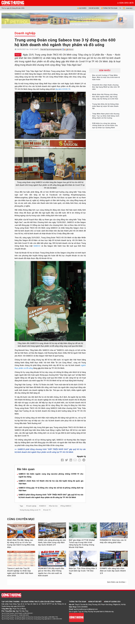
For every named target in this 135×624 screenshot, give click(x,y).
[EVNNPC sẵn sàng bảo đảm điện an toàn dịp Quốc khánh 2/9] (114, 559)
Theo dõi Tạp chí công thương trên (51, 49)
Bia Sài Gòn (54, 506)
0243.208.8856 (82, 607)
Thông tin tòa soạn (110, 8)
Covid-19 (47, 510)
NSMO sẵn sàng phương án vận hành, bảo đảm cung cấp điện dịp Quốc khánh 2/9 (52, 542)
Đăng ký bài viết (95, 602)
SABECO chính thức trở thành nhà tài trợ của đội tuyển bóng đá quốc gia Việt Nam (51, 482)
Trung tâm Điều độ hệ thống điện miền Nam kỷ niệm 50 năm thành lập (105, 106)
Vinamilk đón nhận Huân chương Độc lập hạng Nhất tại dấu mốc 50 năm (106, 87)
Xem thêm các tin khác (116, 582)
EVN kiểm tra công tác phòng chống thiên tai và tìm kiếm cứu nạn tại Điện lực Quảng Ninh (105, 125)
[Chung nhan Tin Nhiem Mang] (76, 617)
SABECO (36, 246)
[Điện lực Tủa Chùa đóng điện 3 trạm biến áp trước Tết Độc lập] (83, 559)
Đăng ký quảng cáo (112, 602)
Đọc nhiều (82, 8)
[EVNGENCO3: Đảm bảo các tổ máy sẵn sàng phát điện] (114, 531)
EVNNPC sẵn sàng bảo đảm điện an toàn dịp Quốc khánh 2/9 (113, 570)
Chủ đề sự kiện (94, 8)
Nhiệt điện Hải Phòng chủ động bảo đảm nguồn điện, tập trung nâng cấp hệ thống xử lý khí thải (105, 97)
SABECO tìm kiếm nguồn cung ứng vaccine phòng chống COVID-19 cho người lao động (51, 475)
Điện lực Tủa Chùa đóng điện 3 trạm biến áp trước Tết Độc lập (83, 570)
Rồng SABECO (66, 506)
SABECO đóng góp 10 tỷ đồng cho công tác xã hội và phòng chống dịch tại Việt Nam (51, 489)
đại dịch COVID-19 (62, 89)
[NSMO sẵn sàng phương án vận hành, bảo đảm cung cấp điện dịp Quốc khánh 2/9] (52, 531)
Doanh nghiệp (25, 33)
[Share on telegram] (84, 460)
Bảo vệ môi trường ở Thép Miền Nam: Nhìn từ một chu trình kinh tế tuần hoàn (106, 77)
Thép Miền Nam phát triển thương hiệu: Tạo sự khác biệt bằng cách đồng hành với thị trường (105, 116)
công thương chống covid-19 (30, 510)
